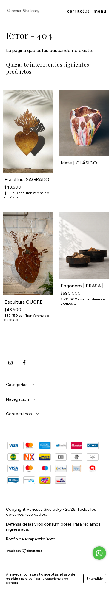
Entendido (95, 578)
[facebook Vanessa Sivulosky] (24, 362)
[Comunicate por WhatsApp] (99, 553)
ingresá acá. (17, 529)
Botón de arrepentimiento (31, 539)
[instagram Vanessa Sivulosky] (10, 362)
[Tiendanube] (24, 551)
